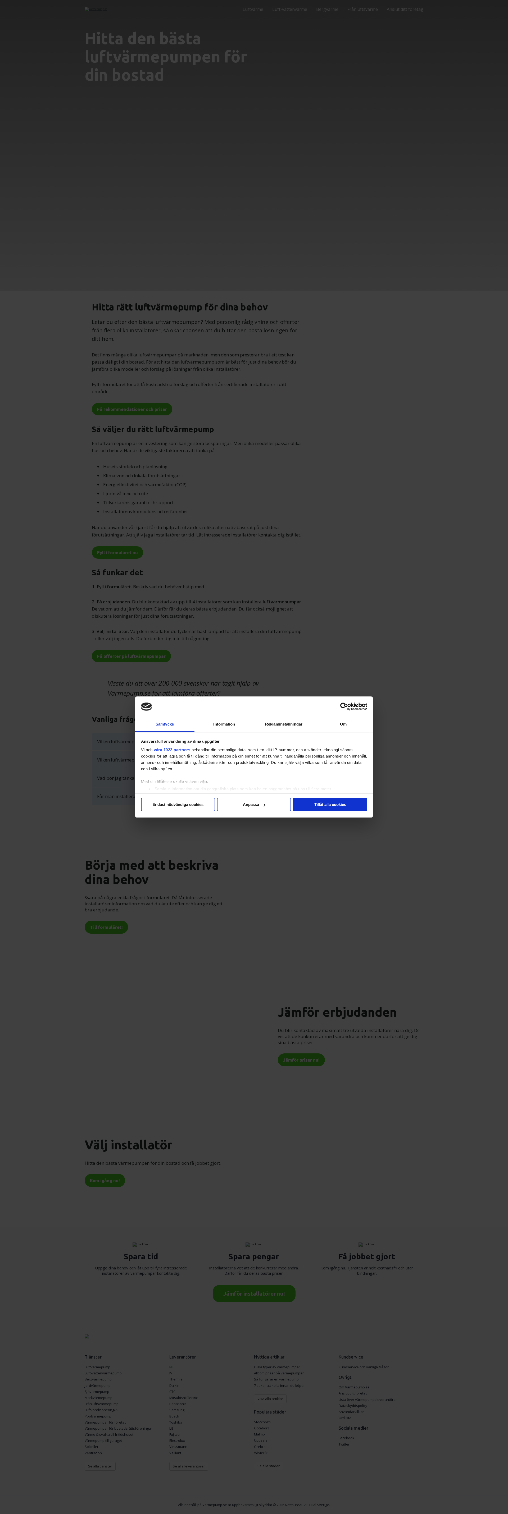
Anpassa (251, 804)
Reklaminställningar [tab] (283, 724)
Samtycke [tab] (165, 724)
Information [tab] (224, 724)
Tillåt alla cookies (330, 804)
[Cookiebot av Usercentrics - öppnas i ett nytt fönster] (344, 707)
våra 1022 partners (172, 749)
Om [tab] (343, 724)
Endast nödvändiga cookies (177, 804)
